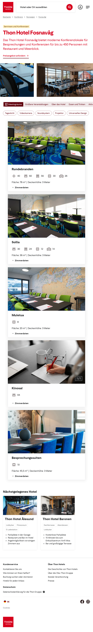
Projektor (59, 113)
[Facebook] (82, 602)
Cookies (6, 608)
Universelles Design (78, 113)
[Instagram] (88, 602)
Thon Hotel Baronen (57, 519)
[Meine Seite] (80, 7)
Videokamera (26, 113)
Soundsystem (43, 113)
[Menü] (87, 7)
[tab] (13, 104)
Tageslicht (9, 113)
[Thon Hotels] (8, 7)
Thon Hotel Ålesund (19, 519)
